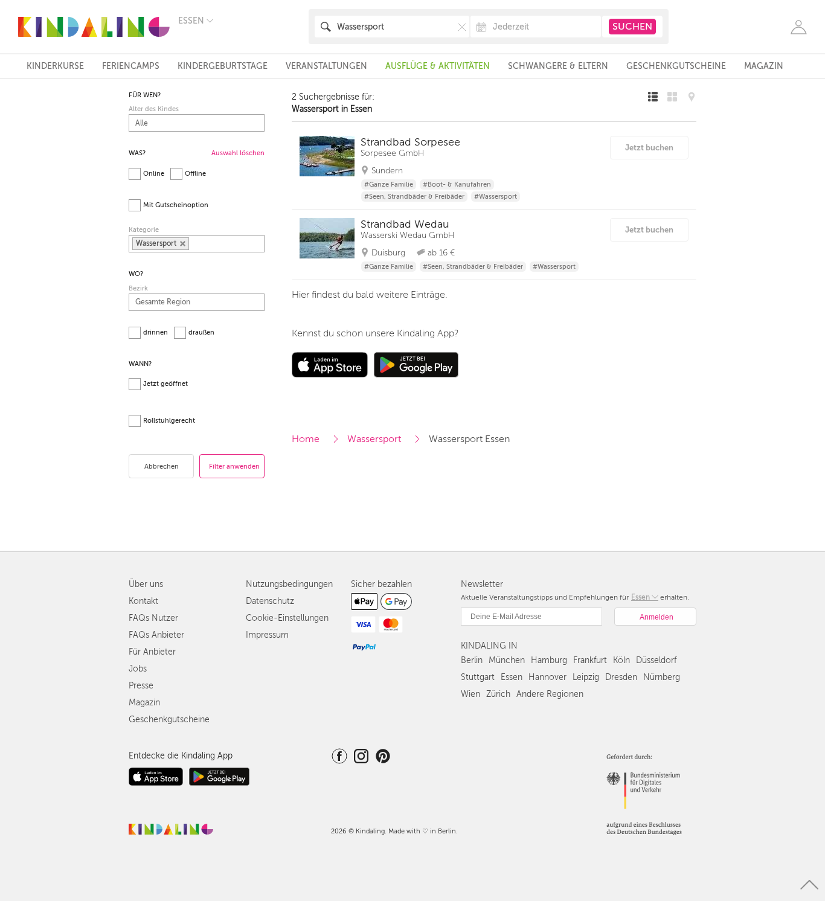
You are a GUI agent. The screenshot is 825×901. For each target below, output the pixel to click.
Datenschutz (270, 601)
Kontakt (143, 601)
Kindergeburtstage (223, 66)
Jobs (138, 668)
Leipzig (586, 677)
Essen (511, 677)
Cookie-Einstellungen (287, 618)
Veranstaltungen (326, 66)
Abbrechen (161, 466)
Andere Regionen (549, 694)
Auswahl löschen (238, 153)
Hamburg (549, 660)
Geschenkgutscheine (676, 66)
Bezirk (138, 288)
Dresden (621, 677)
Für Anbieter (152, 651)
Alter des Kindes (154, 109)
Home (305, 439)
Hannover (547, 677)
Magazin (763, 66)
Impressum (267, 635)
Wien (470, 694)
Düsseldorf (656, 660)
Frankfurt (590, 660)
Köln (621, 660)
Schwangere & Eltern (558, 66)
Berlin (472, 660)
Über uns (146, 584)
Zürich (498, 694)
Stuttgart (478, 677)
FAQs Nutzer (153, 618)
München (507, 660)
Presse (141, 685)
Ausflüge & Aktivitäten (437, 66)
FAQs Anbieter (156, 635)
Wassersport (374, 439)
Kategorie (144, 229)
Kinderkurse (55, 66)
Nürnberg (661, 677)
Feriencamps (130, 66)
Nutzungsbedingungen (289, 584)
